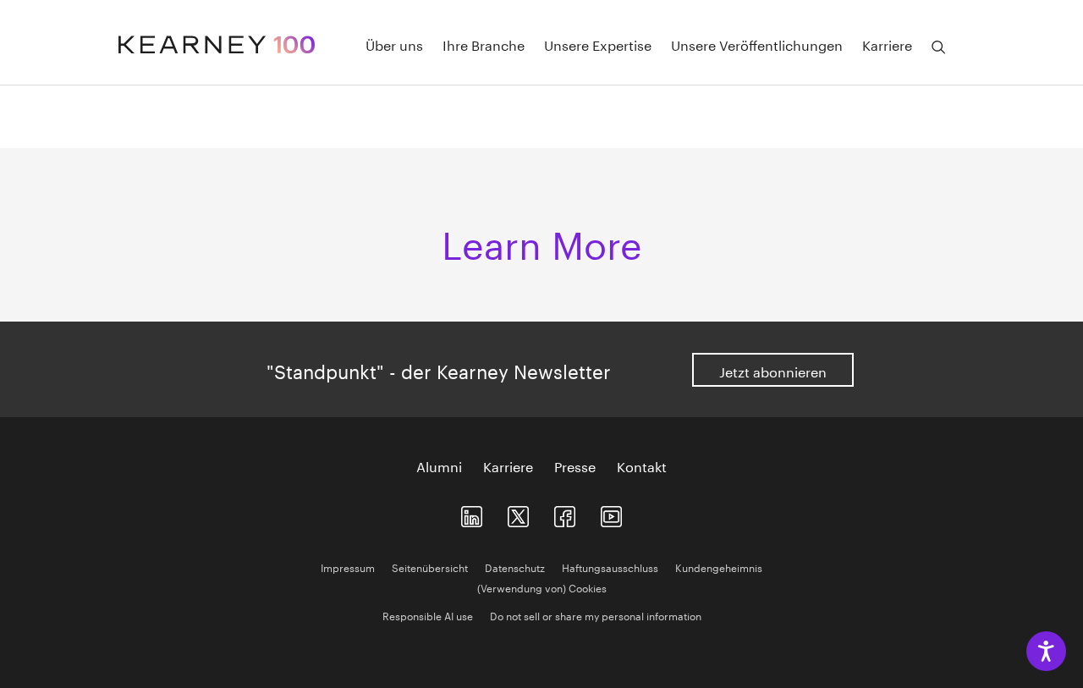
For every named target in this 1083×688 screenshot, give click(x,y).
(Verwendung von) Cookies (542, 587)
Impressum (348, 567)
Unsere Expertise (597, 44)
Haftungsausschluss (610, 567)
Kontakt (642, 465)
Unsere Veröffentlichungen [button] (757, 44)
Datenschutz (515, 567)
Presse (575, 465)
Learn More (542, 239)
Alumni (439, 465)
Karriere (508, 465)
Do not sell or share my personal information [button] (595, 615)
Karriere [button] (887, 44)
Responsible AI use (427, 615)
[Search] (938, 47)
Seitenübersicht (430, 567)
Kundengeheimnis (718, 567)
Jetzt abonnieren (773, 370)
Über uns (394, 44)
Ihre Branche (484, 44)
